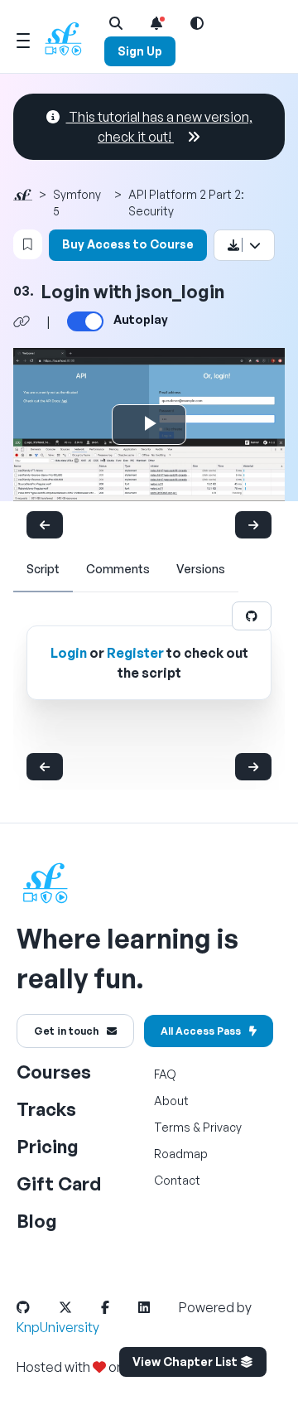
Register (135, 653)
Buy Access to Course (128, 244)
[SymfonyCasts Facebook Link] (118, 1307)
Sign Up (140, 51)
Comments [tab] (118, 569)
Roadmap (181, 1154)
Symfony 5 (77, 202)
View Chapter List (186, 1361)
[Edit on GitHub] (252, 615)
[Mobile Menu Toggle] (23, 38)
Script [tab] (43, 569)
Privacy (222, 1127)
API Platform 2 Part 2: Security (186, 202)
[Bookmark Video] (27, 244)
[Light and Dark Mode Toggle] (197, 23)
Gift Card (59, 1183)
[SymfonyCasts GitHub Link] (36, 1307)
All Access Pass (201, 1031)
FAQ (165, 1074)
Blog (37, 1221)
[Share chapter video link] (21, 321)
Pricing (48, 1146)
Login (68, 653)
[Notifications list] (156, 23)
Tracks (46, 1109)
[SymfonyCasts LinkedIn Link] (157, 1307)
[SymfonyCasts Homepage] (69, 38)
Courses (54, 1071)
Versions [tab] (200, 569)
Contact (177, 1180)
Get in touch (66, 1031)
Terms (172, 1127)
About (171, 1101)
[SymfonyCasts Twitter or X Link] (79, 1307)
